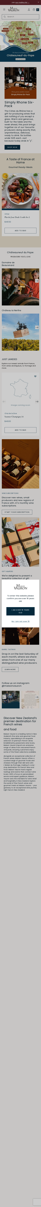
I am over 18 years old (20, 611)
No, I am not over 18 (20, 621)
